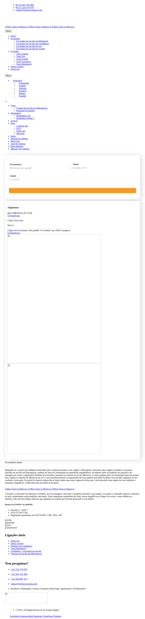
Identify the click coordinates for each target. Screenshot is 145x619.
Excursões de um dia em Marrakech (32, 41)
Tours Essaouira (23, 61)
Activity (14, 121)
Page (13, 123)
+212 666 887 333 (19, 579)
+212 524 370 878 (19, 569)
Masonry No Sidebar (20, 149)
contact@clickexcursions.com (24, 584)
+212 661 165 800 (19, 574)
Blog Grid (15, 141)
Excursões (15, 38)
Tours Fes (20, 56)
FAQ (18, 128)
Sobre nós (15, 69)
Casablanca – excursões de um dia (26, 551)
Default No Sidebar (19, 138)
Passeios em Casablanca (21, 546)
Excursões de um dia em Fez (29, 46)
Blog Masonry (17, 146)
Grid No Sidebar (18, 144)
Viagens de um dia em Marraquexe (31, 108)
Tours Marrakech (24, 64)
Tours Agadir (22, 59)
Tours (13, 105)
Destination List (23, 116)
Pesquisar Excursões (25, 110)
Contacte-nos (22, 126)
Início (13, 36)
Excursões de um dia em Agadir (30, 49)
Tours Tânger (22, 54)
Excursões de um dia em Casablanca (32, 43)
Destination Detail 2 (25, 118)
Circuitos (15, 51)
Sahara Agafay (17, 66)
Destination (16, 113)
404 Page (20, 133)
